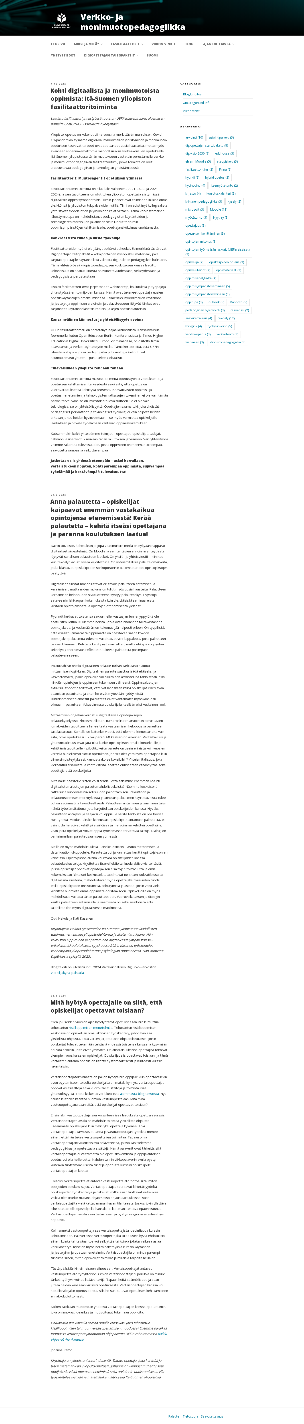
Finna (225, 169)
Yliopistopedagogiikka (227, 342)
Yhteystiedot (63, 55)
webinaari (194, 342)
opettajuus (195, 225)
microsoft (194, 209)
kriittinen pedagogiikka (203, 201)
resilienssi (240, 310)
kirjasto (193, 193)
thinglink (193, 326)
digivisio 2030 (197, 153)
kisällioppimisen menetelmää (90, 1027)
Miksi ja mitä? (86, 44)
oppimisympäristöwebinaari (207, 294)
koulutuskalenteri (221, 193)
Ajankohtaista (217, 44)
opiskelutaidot (197, 270)
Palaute (173, 1416)
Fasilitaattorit (125, 44)
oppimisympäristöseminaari (207, 286)
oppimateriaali (228, 270)
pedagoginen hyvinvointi (205, 310)
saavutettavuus (198, 318)
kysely (234, 201)
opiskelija (194, 262)
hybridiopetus (217, 177)
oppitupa (194, 302)
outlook (216, 302)
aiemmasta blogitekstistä (139, 1093)
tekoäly (226, 318)
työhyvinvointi (220, 326)
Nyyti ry (221, 217)
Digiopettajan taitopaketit (109, 55)
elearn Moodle (198, 161)
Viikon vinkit (164, 44)
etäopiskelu (227, 161)
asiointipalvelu (221, 137)
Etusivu (58, 44)
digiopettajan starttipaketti (206, 145)
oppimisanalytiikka (200, 278)
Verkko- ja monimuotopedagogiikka (133, 21)
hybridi (192, 177)
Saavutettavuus (212, 1416)
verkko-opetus (198, 334)
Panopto (238, 302)
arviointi (194, 137)
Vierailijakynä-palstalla (67, 972)
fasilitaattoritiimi (199, 169)
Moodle (218, 209)
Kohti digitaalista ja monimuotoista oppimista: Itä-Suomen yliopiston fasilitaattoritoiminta (104, 99)
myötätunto (196, 217)
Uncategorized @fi (196, 103)
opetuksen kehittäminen (205, 233)
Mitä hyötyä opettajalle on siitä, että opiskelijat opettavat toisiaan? (106, 1006)
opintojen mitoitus (201, 241)
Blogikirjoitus (192, 94)
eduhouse (224, 153)
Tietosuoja (190, 1416)
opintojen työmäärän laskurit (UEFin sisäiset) (217, 251)
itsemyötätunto (224, 185)
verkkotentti (227, 334)
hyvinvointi (195, 185)
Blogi (189, 44)
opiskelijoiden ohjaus (226, 262)
